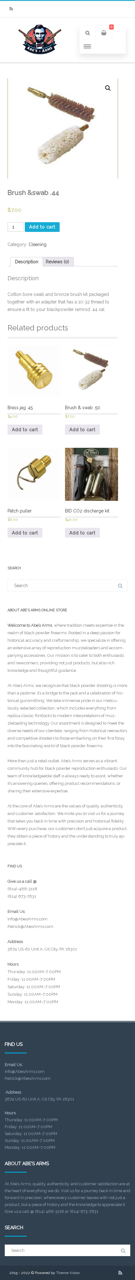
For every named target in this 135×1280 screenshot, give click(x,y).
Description (26, 261)
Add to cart (42, 226)
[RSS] (11, 9)
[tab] (26, 261)
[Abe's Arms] (40, 60)
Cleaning (37, 244)
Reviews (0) (57, 261)
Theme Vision (68, 1273)
